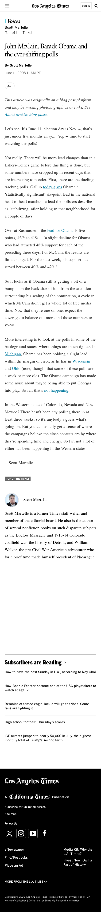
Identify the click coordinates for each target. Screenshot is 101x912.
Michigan (13, 353)
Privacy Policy (77, 897)
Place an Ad (14, 865)
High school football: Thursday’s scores (35, 722)
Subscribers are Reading (33, 662)
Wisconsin (81, 361)
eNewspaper (14, 849)
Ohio (16, 368)
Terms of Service (58, 897)
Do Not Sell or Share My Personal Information (54, 901)
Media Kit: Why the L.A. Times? (78, 852)
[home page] (50, 6)
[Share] (10, 86)
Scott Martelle (16, 27)
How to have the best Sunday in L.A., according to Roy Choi (50, 672)
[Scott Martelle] (12, 500)
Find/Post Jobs (16, 857)
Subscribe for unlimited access (25, 807)
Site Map (10, 814)
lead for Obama (60, 230)
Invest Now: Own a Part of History (77, 862)
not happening (56, 390)
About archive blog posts (26, 114)
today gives (52, 187)
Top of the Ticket (18, 33)
